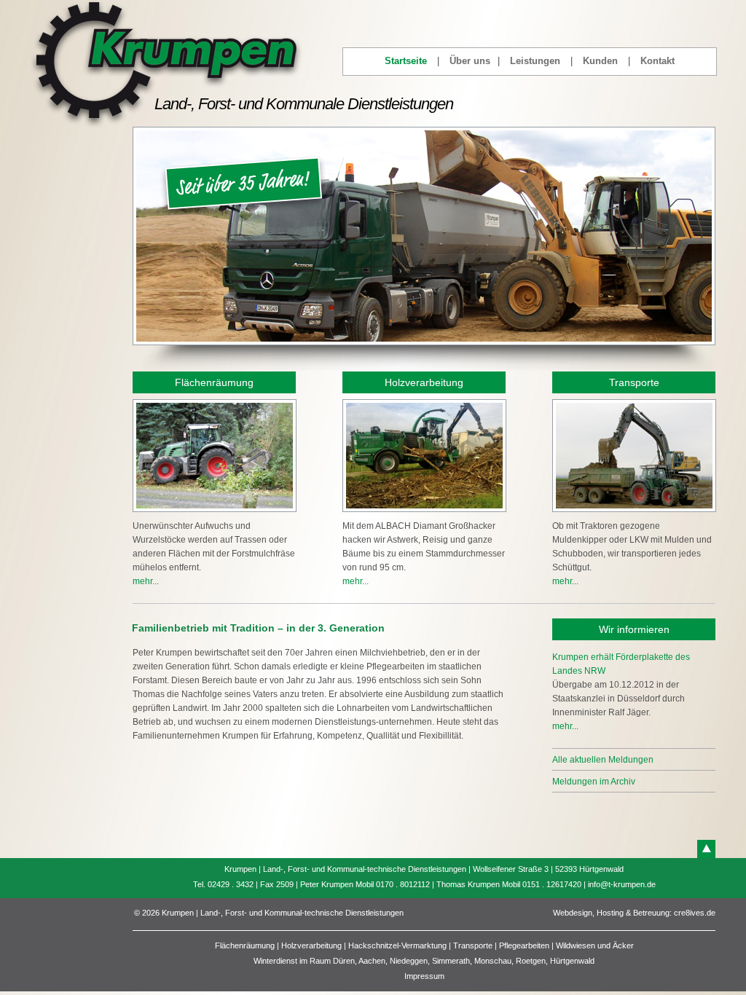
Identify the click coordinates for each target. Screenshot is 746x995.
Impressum (424, 976)
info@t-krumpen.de (622, 884)
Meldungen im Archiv (593, 781)
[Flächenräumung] (215, 516)
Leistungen (535, 60)
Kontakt (657, 60)
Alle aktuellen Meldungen (602, 760)
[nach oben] (706, 849)
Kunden (600, 60)
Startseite (406, 60)
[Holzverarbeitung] (424, 516)
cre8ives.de (694, 912)
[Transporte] (634, 516)
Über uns (469, 60)
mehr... (146, 581)
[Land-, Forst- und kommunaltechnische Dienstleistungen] (166, 124)
